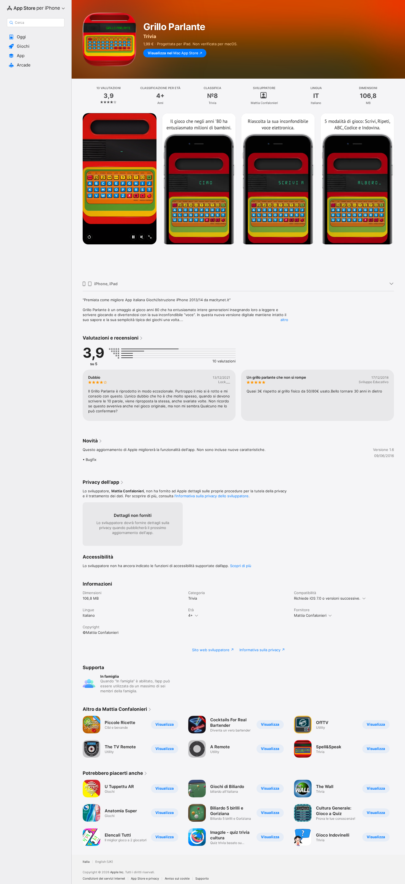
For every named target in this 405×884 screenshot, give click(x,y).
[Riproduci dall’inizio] (89, 237)
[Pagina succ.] (399, 195)
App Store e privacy (145, 878)
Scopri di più (240, 565)
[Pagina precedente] (77, 195)
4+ (190, 615)
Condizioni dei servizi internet (104, 878)
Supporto (202, 878)
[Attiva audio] (141, 237)
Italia (86, 861)
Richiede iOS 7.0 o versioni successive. (327, 598)
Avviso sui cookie (177, 878)
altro (284, 319)
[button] (35, 37)
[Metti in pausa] (133, 237)
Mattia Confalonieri (310, 615)
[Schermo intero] (150, 237)
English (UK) (104, 861)
